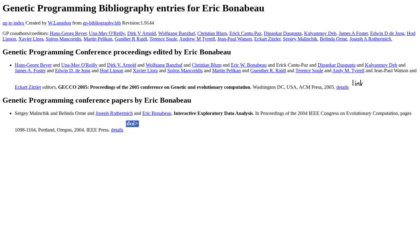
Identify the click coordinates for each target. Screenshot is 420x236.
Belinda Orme (333, 38)
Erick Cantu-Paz (245, 33)
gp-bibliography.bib (102, 23)
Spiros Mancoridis (63, 38)
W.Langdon (59, 23)
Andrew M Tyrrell (197, 38)
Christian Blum (212, 33)
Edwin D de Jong (387, 33)
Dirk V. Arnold (121, 65)
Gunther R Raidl (131, 38)
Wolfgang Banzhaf (176, 33)
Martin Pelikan (98, 38)
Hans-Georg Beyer (68, 33)
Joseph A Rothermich (370, 38)
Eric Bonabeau (156, 113)
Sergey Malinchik (300, 38)
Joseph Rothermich (114, 113)
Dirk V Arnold (141, 33)
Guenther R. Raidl (268, 70)
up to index (13, 23)
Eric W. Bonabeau (249, 65)
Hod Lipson (111, 70)
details (342, 87)
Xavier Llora (30, 38)
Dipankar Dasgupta (283, 33)
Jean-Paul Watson (234, 38)
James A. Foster (30, 70)
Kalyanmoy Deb (320, 33)
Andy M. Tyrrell (348, 70)
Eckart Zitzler (267, 38)
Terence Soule (163, 38)
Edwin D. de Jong (72, 70)
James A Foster (353, 33)
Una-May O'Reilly (107, 33)
